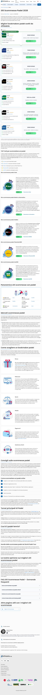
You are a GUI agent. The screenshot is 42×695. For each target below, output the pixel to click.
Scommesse (6, 7)
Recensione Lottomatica (9, 52)
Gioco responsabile (5, 668)
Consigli (16, 4)
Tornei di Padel (22, 4)
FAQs (39, 4)
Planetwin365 (10, 79)
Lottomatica (9, 48)
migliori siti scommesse (29, 572)
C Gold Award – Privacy (5, 675)
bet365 (8, 95)
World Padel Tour (34, 511)
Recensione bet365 (10, 99)
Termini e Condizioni (5, 669)
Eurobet (8, 125)
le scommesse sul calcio (33, 503)
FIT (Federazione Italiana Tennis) (27, 540)
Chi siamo (3, 664)
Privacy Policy (3, 673)
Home (2, 7)
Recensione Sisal (10, 36)
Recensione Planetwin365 (9, 83)
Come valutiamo (4, 666)
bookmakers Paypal (22, 438)
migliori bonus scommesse (20, 365)
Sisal (8, 33)
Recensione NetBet (10, 67)
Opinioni (34, 4)
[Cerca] (40, 1)
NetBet (8, 64)
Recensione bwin (10, 114)
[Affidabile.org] (5, 1)
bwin (8, 110)
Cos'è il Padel (29, 4)
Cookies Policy (4, 671)
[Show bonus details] (21, 45)
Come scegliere (10, 4)
